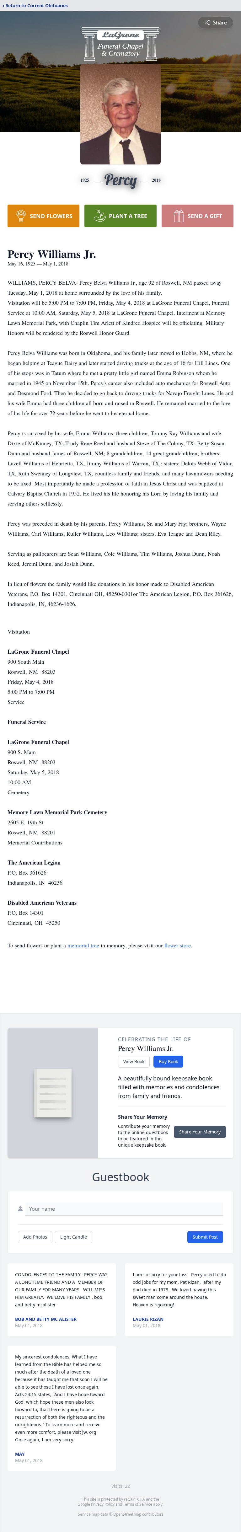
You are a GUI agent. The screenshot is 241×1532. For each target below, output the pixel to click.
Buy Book (168, 1061)
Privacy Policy (103, 1504)
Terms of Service (137, 1504)
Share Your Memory (200, 1132)
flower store (177, 945)
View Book (133, 1061)
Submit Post (205, 1237)
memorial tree (83, 945)
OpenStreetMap (127, 1514)
